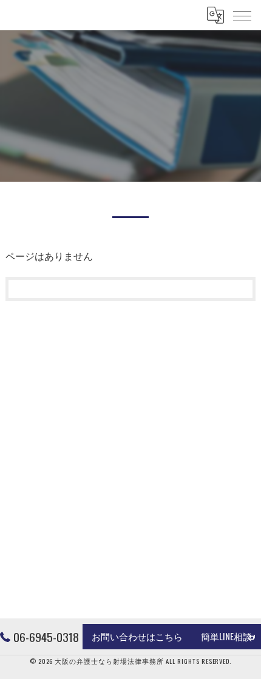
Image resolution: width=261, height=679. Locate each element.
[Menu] (242, 15)
